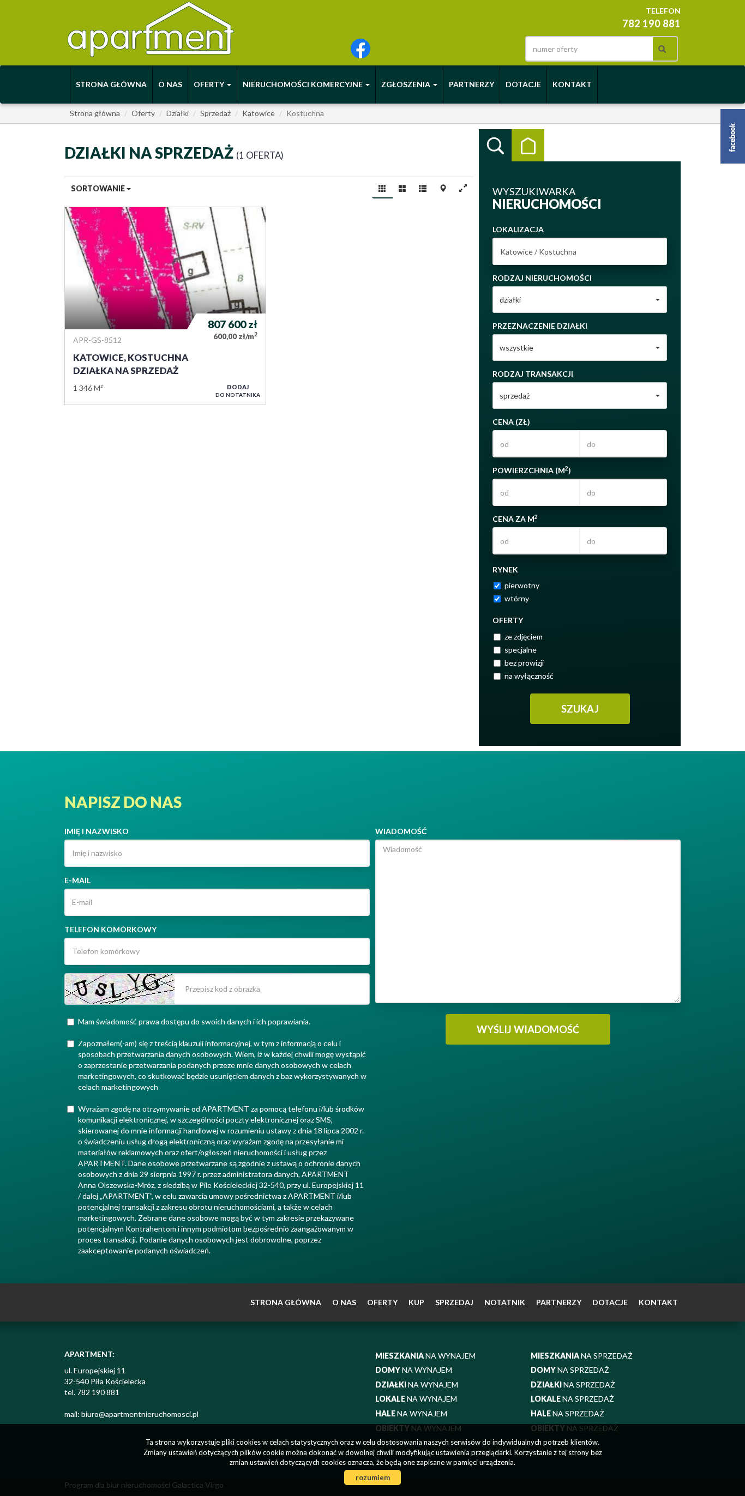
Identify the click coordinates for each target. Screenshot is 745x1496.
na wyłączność (529, 675)
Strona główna (111, 84)
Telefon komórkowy (110, 929)
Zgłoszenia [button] (406, 84)
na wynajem (425, 1355)
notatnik (504, 1302)
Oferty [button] (210, 84)
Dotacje (523, 84)
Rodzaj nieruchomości (542, 277)
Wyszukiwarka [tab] (495, 145)
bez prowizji (524, 662)
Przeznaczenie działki (539, 325)
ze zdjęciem (523, 636)
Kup (416, 1302)
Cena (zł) (511, 421)
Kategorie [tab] (528, 145)
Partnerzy (471, 84)
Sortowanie (99, 188)
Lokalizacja (518, 229)
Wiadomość (400, 831)
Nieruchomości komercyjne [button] (303, 84)
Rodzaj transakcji (532, 373)
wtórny (516, 598)
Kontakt (572, 84)
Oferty (382, 1302)
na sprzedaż (582, 1355)
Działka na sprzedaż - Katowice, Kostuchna (165, 306)
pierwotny (521, 585)
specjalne (520, 649)
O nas (170, 84)
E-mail (77, 880)
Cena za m (515, 518)
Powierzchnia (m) (531, 470)
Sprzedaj (454, 1302)
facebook (360, 49)
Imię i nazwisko (96, 831)
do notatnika (237, 390)
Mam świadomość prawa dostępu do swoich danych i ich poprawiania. (194, 1021)
